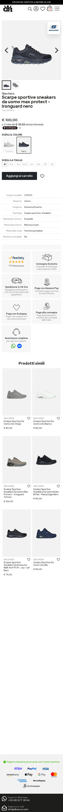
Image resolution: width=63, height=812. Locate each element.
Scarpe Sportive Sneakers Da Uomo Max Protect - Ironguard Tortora (16, 493)
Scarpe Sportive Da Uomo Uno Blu (43, 563)
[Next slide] (56, 50)
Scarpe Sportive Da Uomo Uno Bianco (43, 422)
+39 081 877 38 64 (19, 800)
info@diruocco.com (18, 809)
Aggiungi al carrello (19, 176)
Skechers (8, 93)
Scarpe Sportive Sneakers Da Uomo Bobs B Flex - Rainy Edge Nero (46, 492)
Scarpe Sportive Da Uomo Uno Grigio (14, 422)
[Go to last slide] (7, 50)
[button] (30, 9)
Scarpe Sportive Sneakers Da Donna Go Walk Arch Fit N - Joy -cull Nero (17, 566)
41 (5, 164)
